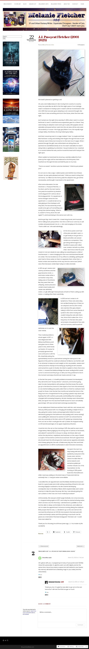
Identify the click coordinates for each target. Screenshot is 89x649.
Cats (53, 45)
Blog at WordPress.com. (27, 647)
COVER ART (17, 4)
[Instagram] (7, 640)
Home (82, 4)
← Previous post (43, 546)
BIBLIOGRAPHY (8, 4)
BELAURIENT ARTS (43, 4)
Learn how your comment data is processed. (29, 612)
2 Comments (81, 45)
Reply (40, 577)
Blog (25, 4)
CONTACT (75, 4)
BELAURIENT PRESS (56, 4)
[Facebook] (3, 640)
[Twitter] (5, 640)
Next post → (80, 546)
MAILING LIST (32, 4)
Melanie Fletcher (46, 45)
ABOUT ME (67, 4)
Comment (80, 625)
